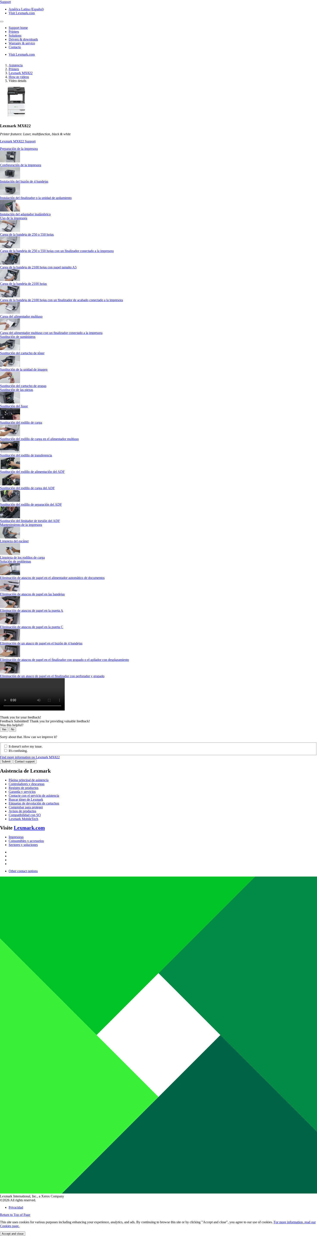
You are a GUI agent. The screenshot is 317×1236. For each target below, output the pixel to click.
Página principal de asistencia (29, 780)
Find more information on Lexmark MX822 (30, 757)
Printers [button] (14, 31)
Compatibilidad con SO (25, 815)
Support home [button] (18, 28)
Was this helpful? (11, 725)
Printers (14, 69)
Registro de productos (23, 788)
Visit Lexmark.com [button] (22, 13)
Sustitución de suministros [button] (17, 337)
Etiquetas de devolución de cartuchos (34, 803)
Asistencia (16, 65)
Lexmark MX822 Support (18, 141)
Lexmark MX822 (21, 73)
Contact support (25, 761)
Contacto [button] (15, 47)
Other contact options (23, 871)
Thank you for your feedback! (20, 717)
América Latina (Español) (26, 9)
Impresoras (16, 837)
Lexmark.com (29, 828)
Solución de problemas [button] (15, 561)
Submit (6, 761)
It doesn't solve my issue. (25, 746)
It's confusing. (18, 751)
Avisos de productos (22, 811)
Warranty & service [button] (22, 43)
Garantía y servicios (22, 792)
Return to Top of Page (15, 1215)
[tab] (158, 149)
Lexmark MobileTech (23, 819)
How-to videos (19, 77)
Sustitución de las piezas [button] (16, 390)
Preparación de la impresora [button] (19, 149)
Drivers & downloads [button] (23, 39)
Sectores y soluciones (23, 845)
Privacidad (16, 1207)
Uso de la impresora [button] (13, 218)
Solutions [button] (15, 35)
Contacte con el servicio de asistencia (34, 795)
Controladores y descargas (26, 784)
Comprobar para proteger (26, 807)
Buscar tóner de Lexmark (26, 799)
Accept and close (13, 1233)
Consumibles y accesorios (26, 841)
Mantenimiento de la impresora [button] (21, 525)
